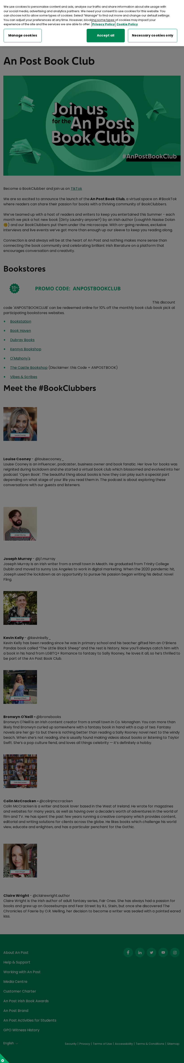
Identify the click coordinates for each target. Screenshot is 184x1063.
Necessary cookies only (152, 35)
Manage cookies (22, 35)
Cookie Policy (127, 24)
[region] (92, 23)
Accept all (105, 35)
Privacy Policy (103, 24)
